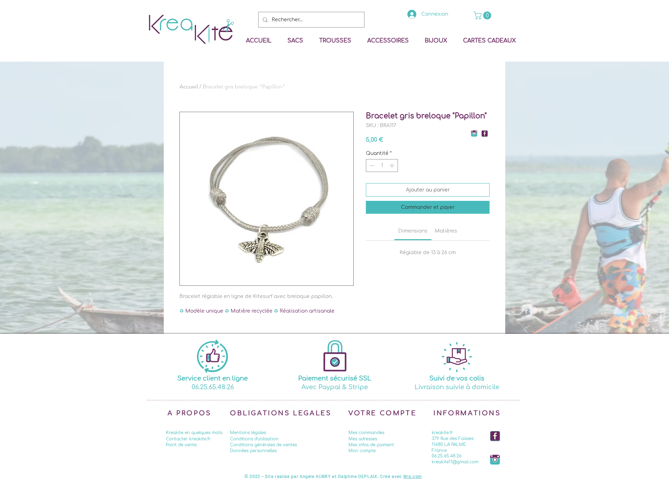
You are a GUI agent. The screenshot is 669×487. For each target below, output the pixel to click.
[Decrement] (371, 165)
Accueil (188, 86)
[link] (483, 15)
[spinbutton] (382, 165)
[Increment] (392, 165)
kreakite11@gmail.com (455, 461)
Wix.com (412, 476)
